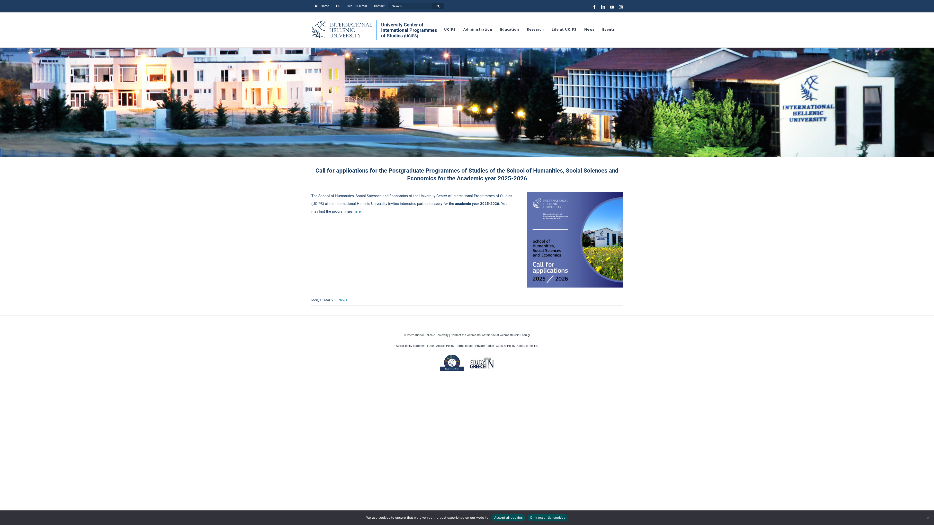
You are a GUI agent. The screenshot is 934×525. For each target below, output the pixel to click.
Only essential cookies (548, 517)
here (357, 211)
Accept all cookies (508, 517)
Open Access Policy (441, 346)
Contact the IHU (527, 346)
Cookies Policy (505, 346)
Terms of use (464, 346)
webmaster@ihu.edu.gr (515, 335)
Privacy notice (484, 346)
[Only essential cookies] (927, 517)
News (343, 300)
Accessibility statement (411, 346)
